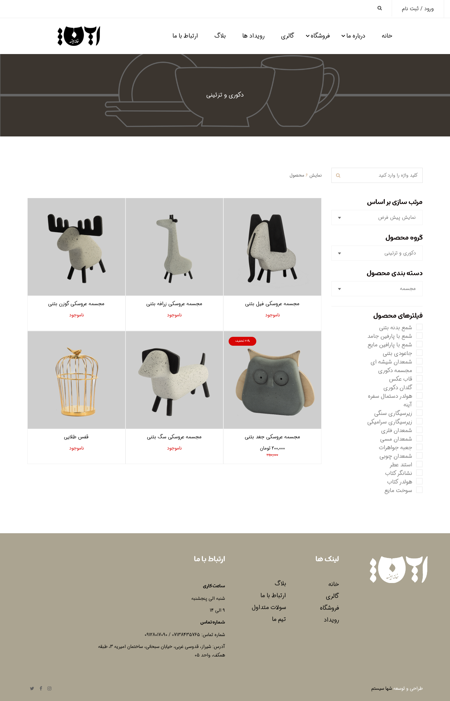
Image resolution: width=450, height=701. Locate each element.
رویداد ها (253, 36)
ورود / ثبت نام (418, 9)
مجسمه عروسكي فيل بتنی (272, 304)
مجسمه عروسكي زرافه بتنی (174, 304)
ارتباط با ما (185, 36)
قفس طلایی (76, 437)
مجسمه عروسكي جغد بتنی (272, 437)
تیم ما (279, 619)
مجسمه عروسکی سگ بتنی (174, 437)
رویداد (331, 620)
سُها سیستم (381, 688)
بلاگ (220, 36)
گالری (287, 36)
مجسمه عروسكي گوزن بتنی (76, 304)
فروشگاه (320, 36)
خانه (387, 36)
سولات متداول (269, 607)
